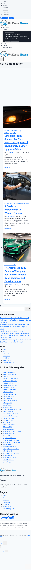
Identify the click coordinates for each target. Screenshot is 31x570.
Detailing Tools (7, 403)
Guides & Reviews (23, 203)
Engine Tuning (7, 405)
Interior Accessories (9, 425)
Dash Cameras (7, 398)
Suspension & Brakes (9, 457)
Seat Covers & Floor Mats (11, 453)
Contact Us (6, 356)
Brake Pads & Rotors (9, 374)
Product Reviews (8, 444)
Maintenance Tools (9, 433)
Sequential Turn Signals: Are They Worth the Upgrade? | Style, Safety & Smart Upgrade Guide (16, 142)
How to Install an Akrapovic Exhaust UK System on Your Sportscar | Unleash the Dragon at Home (15, 327)
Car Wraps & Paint (10, 203)
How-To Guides (8, 420)
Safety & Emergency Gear (11, 449)
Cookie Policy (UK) (8, 362)
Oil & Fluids (6, 435)
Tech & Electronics (8, 460)
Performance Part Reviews (11, 442)
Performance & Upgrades (11, 440)
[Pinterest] (6, 517)
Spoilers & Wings (8, 455)
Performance (6, 567)
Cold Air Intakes (8, 392)
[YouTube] (3, 517)
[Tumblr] (4, 517)
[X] (1, 517)
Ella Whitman (10, 152)
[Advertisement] (15, 87)
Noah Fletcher (10, 216)
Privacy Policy (7, 360)
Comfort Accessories (9, 394)
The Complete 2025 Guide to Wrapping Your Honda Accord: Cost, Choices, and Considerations (15, 274)
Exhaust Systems (8, 407)
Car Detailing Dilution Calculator (13, 562)
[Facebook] (8, 517)
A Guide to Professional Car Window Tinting (13, 209)
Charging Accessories (9, 390)
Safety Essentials (8, 451)
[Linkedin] (11, 517)
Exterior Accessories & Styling (13, 131)
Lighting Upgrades (10, 133)
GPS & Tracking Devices (10, 414)
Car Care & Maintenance (10, 379)
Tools (4, 551)
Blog (4, 351)
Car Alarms (6, 376)
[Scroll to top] (1, 543)
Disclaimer (6, 358)
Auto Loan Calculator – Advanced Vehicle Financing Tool (15, 559)
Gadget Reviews (8, 411)
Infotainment (7, 422)
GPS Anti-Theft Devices (10, 416)
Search (2, 306)
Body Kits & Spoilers (9, 372)
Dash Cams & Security (10, 400)
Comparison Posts (8, 396)
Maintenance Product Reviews (12, 431)
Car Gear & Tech (8, 383)
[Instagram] (13, 517)
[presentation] (17, 117)
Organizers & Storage (9, 438)
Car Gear (5, 549)
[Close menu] (0, 546)
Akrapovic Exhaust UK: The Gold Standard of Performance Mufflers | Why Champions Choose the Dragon (15, 320)
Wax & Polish (7, 462)
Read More (9, 167)
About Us (6, 353)
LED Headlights (7, 427)
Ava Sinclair (9, 285)
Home (4, 349)
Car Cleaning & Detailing (10, 381)
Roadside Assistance (9, 446)
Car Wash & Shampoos (10, 385)
